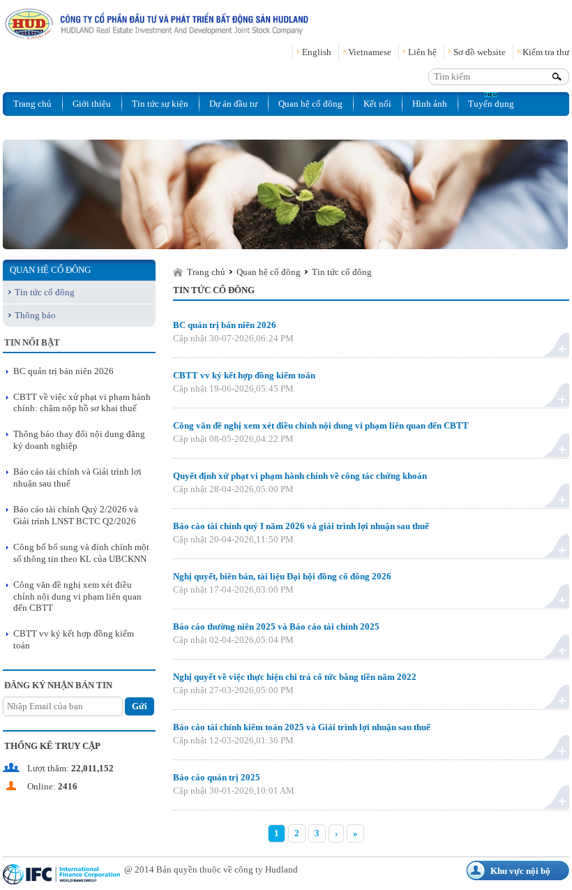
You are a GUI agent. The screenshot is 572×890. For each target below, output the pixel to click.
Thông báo (35, 315)
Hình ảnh (429, 103)
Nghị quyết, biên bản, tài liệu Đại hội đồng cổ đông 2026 (282, 576)
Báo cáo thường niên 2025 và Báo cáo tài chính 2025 (276, 626)
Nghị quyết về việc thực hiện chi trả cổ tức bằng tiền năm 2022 (294, 677)
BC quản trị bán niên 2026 (63, 371)
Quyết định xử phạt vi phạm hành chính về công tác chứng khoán (300, 475)
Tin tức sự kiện (160, 103)
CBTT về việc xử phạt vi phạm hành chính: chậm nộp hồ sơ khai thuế (82, 403)
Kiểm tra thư (545, 52)
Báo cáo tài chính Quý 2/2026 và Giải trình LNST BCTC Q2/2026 (75, 515)
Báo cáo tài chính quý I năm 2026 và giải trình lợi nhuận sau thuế (301, 526)
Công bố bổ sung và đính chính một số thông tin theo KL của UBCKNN (81, 553)
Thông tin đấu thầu (49, 127)
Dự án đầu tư (233, 103)
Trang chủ (32, 103)
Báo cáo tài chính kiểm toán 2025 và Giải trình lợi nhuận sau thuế (301, 727)
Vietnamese (369, 52)
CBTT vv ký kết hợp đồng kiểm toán (244, 375)
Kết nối (377, 103)
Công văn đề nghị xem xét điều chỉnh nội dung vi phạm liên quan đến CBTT (77, 596)
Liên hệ (422, 52)
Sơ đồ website (479, 52)
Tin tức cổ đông (45, 292)
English (316, 52)
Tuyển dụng (491, 103)
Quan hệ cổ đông (310, 103)
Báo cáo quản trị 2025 (216, 777)
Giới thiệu (92, 103)
